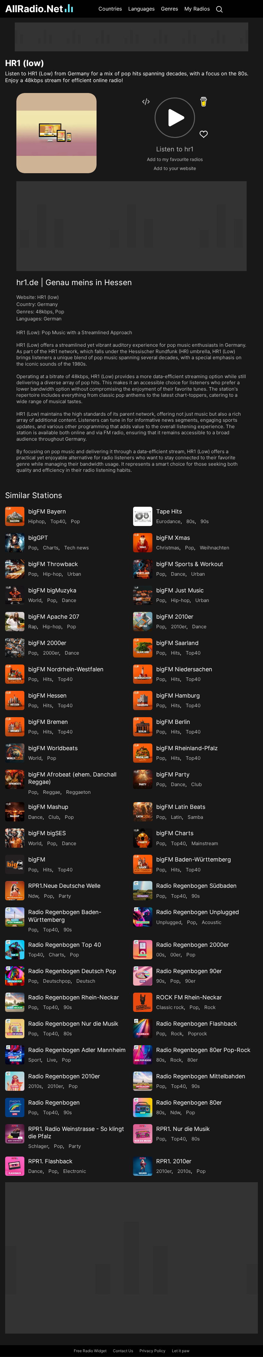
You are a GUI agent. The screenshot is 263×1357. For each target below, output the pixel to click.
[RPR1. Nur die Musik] (142, 1133)
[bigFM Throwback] (14, 569)
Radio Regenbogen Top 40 (64, 944)
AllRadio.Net (34, 8)
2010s (35, 1086)
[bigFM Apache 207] (14, 621)
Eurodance (168, 521)
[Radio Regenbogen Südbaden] (142, 890)
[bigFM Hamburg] (142, 700)
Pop (59, 312)
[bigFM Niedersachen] (142, 674)
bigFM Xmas (173, 537)
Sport (34, 1060)
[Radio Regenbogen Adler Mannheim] (14, 1054)
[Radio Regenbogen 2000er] (142, 949)
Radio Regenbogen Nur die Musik (73, 1023)
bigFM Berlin (173, 721)
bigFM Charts (174, 833)
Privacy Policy (152, 1350)
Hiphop (36, 521)
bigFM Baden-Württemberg (193, 859)
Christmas (167, 548)
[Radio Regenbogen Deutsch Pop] (14, 976)
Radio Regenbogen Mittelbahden (200, 1076)
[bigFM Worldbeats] (14, 753)
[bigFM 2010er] (142, 621)
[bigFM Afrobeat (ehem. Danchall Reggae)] (14, 779)
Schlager (38, 1146)
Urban (74, 574)
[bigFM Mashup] (14, 811)
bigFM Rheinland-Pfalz (187, 748)
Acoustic (211, 922)
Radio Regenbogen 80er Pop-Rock (203, 1050)
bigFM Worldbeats (53, 748)
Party (65, 896)
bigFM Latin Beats (180, 806)
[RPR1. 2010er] (142, 1166)
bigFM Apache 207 (53, 616)
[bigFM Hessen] (14, 700)
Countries (110, 8)
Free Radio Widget (90, 1350)
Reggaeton (78, 792)
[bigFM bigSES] (14, 838)
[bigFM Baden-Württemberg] (142, 864)
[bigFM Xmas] (142, 542)
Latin (176, 817)
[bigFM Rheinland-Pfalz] (142, 753)
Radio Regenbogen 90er (189, 971)
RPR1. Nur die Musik (183, 1128)
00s (160, 955)
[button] (174, 117)
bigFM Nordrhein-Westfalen (66, 669)
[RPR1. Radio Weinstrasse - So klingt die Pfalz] (14, 1133)
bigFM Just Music (180, 590)
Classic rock (170, 1007)
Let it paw (181, 1350)
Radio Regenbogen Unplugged (197, 912)
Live (51, 1060)
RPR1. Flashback (50, 1161)
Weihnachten (214, 548)
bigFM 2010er (174, 616)
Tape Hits (169, 511)
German (53, 319)
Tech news (76, 548)
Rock (210, 1007)
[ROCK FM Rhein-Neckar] (142, 1002)
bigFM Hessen (47, 695)
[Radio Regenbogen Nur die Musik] (14, 1028)
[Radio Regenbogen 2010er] (14, 1081)
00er (175, 955)
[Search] (219, 8)
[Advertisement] (131, 36)
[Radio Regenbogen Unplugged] (142, 917)
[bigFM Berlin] (142, 726)
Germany (47, 304)
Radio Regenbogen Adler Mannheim (77, 1050)
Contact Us (123, 1350)
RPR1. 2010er (173, 1161)
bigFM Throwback (53, 564)
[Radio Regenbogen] (14, 1107)
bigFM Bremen (48, 721)
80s (190, 521)
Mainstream (204, 843)
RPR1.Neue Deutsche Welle (64, 885)
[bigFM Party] (142, 779)
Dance (178, 574)
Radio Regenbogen (54, 1102)
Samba (195, 817)
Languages (141, 8)
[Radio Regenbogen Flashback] (142, 1028)
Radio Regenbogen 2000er (192, 944)
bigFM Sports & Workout (189, 564)
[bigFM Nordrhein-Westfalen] (14, 674)
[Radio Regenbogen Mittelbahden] (142, 1081)
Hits (175, 653)
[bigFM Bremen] (14, 726)
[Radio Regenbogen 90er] (142, 976)
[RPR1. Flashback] (14, 1166)
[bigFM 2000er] (14, 647)
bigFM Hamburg (178, 695)
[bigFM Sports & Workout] (142, 569)
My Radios (197, 8)
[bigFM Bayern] (14, 516)
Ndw (33, 896)
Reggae (51, 792)
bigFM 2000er (47, 643)
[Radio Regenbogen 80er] (142, 1107)
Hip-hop (52, 574)
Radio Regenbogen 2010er (64, 1076)
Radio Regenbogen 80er (189, 1102)
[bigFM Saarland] (142, 647)
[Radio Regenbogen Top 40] (14, 949)
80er (192, 1060)
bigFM (36, 859)
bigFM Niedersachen (184, 669)
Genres (169, 8)
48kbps (44, 312)
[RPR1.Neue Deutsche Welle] (14, 890)
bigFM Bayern (47, 511)
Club (196, 784)
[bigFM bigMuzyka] (14, 595)
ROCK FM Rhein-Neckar (189, 997)
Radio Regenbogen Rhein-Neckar (73, 997)
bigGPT (38, 537)
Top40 (57, 521)
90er (190, 981)
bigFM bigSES (47, 833)
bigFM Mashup (48, 806)
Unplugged (168, 922)
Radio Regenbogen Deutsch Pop (72, 971)
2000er (51, 653)
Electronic (74, 1171)
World (34, 600)
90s (204, 521)
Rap (32, 626)
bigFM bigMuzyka (52, 590)
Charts (50, 548)
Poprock (197, 1033)
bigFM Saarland (177, 643)
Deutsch (85, 981)
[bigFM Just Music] (142, 595)
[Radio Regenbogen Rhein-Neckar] (14, 1002)
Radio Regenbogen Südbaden (196, 885)
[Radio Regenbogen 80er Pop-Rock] (142, 1054)
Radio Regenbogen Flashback (196, 1023)
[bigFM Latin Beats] (142, 811)
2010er (178, 626)
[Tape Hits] (142, 516)
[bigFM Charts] (142, 838)
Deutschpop (57, 981)
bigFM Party (173, 774)
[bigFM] (14, 864)
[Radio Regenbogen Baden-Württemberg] (14, 917)
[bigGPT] (14, 542)
